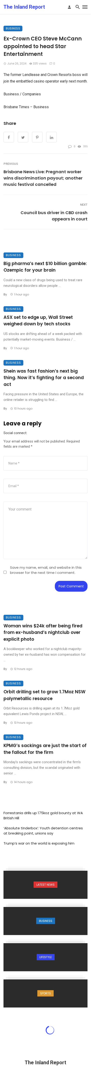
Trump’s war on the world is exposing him (39, 843)
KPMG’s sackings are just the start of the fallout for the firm (45, 748)
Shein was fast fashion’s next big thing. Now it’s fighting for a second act (44, 378)
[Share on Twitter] (23, 137)
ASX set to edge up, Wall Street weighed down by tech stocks (38, 320)
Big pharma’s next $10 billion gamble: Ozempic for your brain (45, 266)
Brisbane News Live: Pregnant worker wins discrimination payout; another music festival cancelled (43, 178)
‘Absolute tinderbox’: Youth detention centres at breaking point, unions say (43, 831)
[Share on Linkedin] (51, 137)
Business (13, 28)
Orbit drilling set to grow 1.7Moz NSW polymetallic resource (44, 695)
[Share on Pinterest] (37, 137)
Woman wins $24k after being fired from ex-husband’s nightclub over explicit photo (43, 632)
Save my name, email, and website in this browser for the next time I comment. (46, 570)
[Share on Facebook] (9, 137)
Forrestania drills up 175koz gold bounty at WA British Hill (43, 815)
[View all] (46, 885)
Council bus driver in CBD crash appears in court (54, 216)
